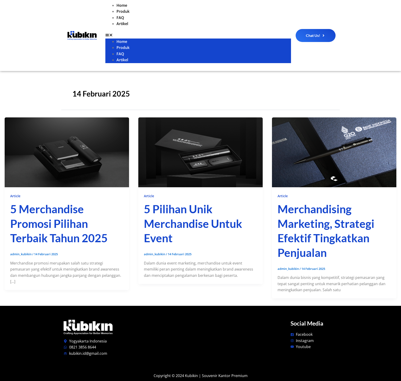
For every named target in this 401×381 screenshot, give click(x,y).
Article (15, 196)
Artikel (122, 23)
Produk (122, 11)
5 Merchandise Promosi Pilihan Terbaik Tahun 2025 (59, 223)
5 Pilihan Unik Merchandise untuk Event (193, 223)
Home (121, 5)
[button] (198, 35)
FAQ (120, 17)
